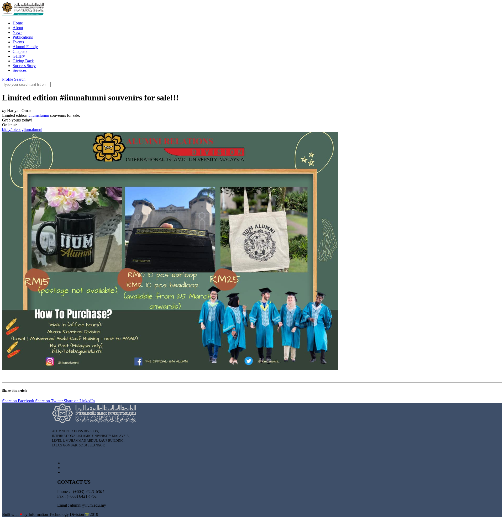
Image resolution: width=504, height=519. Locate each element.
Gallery (19, 56)
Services (20, 70)
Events (18, 42)
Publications (23, 37)
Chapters (20, 51)
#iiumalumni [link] (38, 115)
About (18, 28)
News (17, 32)
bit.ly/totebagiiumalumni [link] (22, 129)
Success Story (24, 65)
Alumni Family (25, 46)
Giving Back (23, 61)
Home (18, 23)
